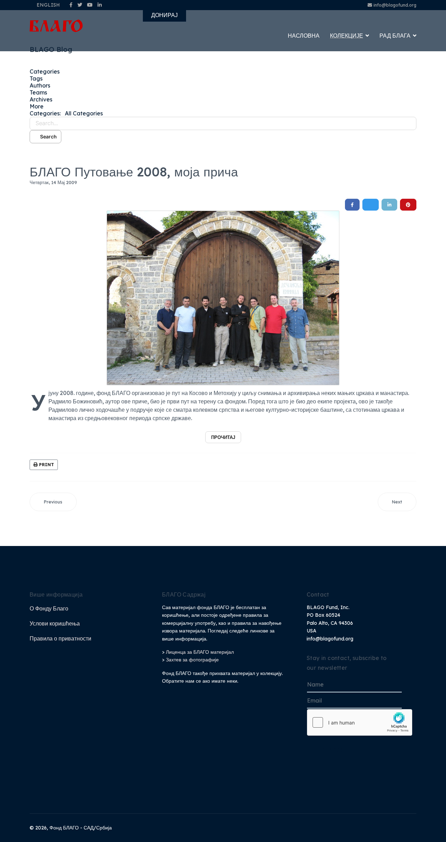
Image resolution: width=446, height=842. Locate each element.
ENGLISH (48, 5)
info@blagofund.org (395, 5)
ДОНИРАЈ (164, 15)
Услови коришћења (55, 623)
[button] (223, 106)
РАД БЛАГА (394, 35)
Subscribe (337, 749)
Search (47, 136)
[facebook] (70, 5)
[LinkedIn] (100, 5)
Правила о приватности (60, 638)
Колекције (346, 35)
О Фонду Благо (49, 608)
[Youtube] (90, 5)
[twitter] (79, 5)
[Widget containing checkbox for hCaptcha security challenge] (359, 722)
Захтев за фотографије (192, 660)
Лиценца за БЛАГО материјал (200, 652)
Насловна (304, 35)
